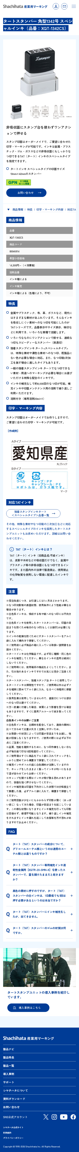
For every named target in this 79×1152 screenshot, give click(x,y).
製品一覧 (8, 1066)
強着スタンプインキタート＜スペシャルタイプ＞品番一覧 (30, 513)
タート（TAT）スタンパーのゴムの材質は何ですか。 (39, 930)
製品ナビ (8, 1049)
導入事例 (8, 1074)
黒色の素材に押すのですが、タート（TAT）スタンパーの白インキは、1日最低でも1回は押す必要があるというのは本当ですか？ (39, 895)
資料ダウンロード (56, 6)
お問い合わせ (64, 6)
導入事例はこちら (30, 1008)
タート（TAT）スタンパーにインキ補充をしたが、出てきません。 (39, 914)
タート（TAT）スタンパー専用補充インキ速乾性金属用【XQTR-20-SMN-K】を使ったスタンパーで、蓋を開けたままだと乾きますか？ (39, 872)
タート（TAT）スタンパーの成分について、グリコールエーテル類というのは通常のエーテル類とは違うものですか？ (39, 848)
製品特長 (8, 1057)
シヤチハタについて (15, 1090)
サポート (8, 1082)
